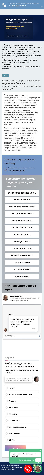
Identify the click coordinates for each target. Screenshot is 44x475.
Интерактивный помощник (23, 45)
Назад (6, 75)
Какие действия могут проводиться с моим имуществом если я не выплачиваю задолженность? (19, 62)
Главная (7, 45)
